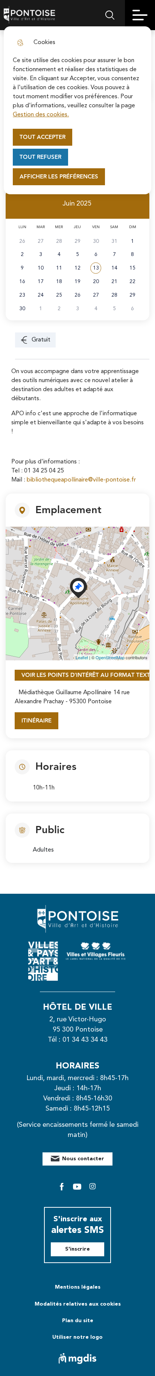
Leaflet (82, 657)
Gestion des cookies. (41, 115)
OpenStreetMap (110, 657)
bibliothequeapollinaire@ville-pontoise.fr (81, 480)
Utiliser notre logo (77, 1337)
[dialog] (77, 110)
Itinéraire (36, 720)
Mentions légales (77, 1287)
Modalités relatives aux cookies (78, 1304)
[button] (96, 268)
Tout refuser (40, 157)
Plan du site (77, 1320)
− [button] (16, 548)
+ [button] (16, 536)
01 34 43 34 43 (85, 1039)
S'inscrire (77, 1249)
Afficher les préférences (59, 176)
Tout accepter (42, 137)
